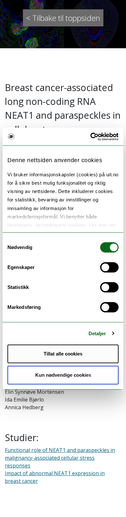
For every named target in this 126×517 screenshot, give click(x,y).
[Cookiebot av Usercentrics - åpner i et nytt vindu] (91, 137)
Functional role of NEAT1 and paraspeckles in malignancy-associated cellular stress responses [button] (60, 458)
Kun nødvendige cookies (63, 375)
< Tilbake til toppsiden (63, 18)
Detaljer (97, 333)
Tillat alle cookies (63, 353)
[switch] (109, 267)
